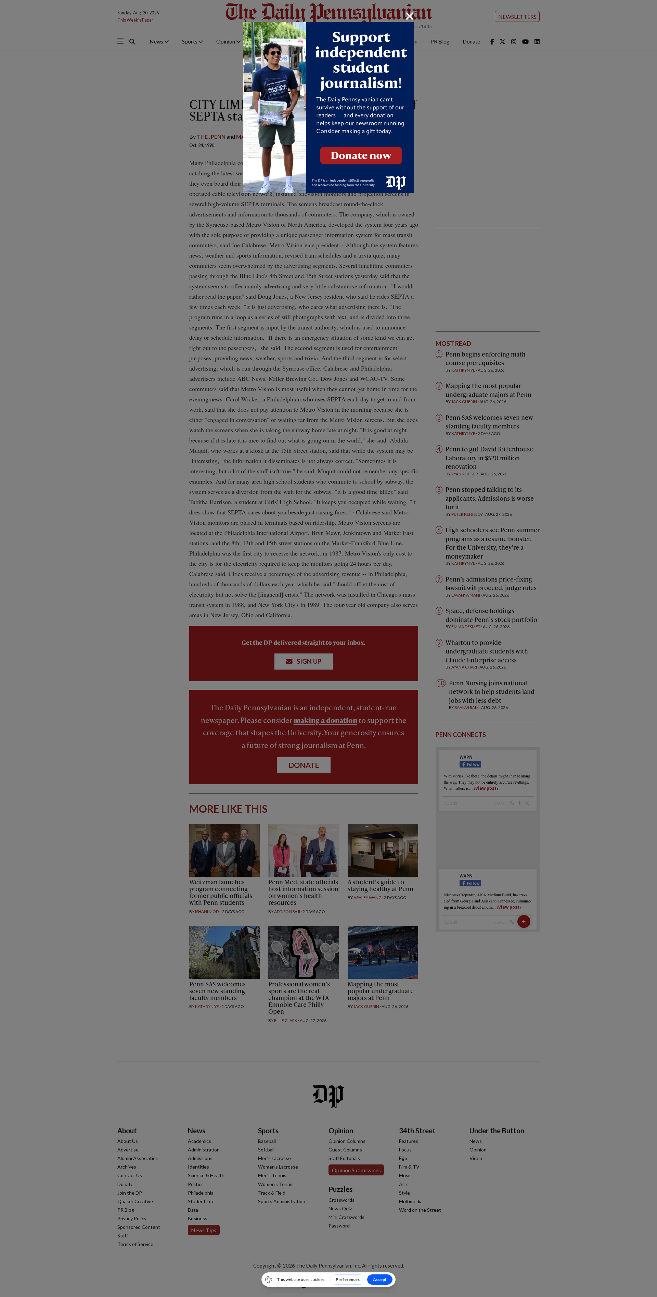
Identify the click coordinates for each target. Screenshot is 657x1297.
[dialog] (328, 648)
